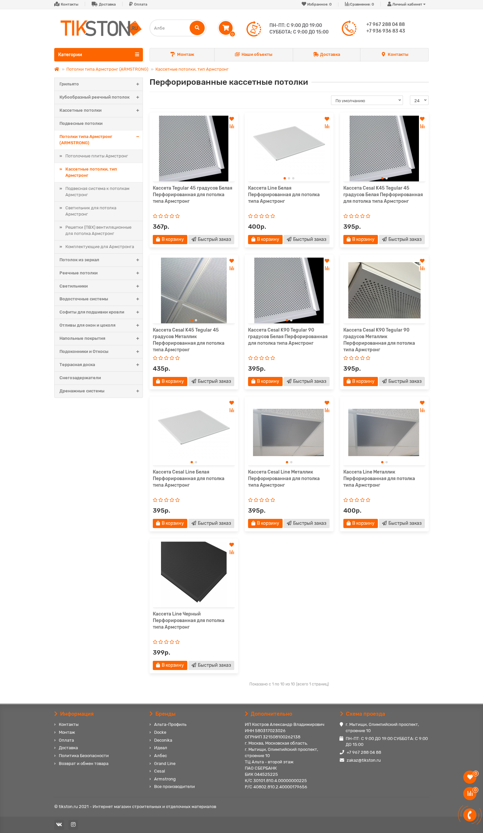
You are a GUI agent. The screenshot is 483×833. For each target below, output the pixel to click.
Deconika (163, 740)
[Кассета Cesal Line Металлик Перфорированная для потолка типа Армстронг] (289, 432)
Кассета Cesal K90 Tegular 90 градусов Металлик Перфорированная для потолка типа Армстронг (379, 340)
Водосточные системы (83, 298)
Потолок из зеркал (79, 259)
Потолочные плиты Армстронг (96, 155)
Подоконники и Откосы (83, 351)
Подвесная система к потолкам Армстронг (97, 191)
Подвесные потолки (81, 123)
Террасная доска (77, 364)
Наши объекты (257, 54)
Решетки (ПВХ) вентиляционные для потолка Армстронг (98, 230)
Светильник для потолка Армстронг (90, 211)
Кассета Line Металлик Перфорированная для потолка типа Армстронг (379, 478)
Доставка (107, 4)
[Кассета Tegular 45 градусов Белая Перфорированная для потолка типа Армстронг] (194, 148)
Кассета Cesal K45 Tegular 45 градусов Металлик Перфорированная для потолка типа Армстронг (188, 340)
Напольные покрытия (82, 338)
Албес (160, 755)
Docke (160, 732)
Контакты (69, 4)
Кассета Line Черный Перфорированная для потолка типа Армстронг (188, 620)
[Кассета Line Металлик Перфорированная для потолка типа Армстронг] (384, 432)
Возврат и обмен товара (83, 763)
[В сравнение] (231, 126)
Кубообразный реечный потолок (94, 97)
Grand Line (164, 763)
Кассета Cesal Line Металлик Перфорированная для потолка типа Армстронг (284, 478)
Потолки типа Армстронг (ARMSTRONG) (107, 69)
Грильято (69, 83)
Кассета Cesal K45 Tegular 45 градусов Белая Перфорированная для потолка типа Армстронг (383, 194)
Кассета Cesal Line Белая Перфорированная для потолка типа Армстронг (188, 478)
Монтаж (185, 54)
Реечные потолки (78, 272)
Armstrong (165, 778)
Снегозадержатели (80, 377)
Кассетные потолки (80, 110)
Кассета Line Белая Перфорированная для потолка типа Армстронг (284, 194)
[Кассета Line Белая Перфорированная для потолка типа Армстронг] (289, 148)
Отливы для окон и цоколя (87, 325)
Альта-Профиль (170, 724)
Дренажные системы (81, 390)
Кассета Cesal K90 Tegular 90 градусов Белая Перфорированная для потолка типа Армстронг (288, 336)
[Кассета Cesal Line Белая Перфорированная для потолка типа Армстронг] (194, 432)
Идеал (160, 747)
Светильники (73, 286)
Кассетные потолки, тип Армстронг (192, 69)
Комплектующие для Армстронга (99, 246)
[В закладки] (231, 119)
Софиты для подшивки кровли (91, 312)
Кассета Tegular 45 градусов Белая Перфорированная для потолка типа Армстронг (192, 194)
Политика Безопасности (84, 755)
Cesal (159, 771)
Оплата (140, 4)
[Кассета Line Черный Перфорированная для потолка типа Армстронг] (194, 574)
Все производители (174, 786)
